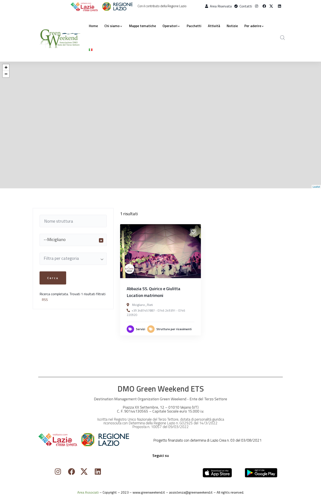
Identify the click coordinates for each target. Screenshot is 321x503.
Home (93, 25)
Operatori (169, 25)
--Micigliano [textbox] (73, 239)
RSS (45, 299)
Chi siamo (112, 25)
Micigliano (138, 304)
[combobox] (73, 240)
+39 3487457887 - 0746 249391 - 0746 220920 (156, 312)
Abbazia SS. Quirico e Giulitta (153, 288)
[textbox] (73, 258)
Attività (214, 25)
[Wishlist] (193, 232)
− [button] (6, 74)
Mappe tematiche (142, 25)
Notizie (232, 25)
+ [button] (6, 67)
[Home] (60, 38)
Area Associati (88, 492)
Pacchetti (194, 25)
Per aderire (252, 25)
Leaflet (316, 186)
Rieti (150, 304)
